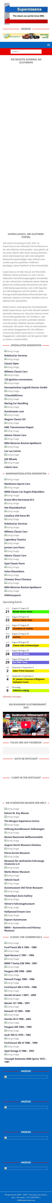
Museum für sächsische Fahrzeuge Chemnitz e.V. (24, 862)
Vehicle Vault (11, 879)
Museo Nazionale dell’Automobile (23, 837)
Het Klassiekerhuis (15, 507)
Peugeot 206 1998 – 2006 (17, 971)
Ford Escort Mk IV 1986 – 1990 (20, 1042)
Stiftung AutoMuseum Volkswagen (24, 829)
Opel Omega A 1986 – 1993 (19, 1050)
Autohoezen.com (14, 411)
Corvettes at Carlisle (23, 628)
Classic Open (11, 363)
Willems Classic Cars (15, 371)
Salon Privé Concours (23, 670)
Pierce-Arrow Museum (17, 853)
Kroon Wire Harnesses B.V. (19, 499)
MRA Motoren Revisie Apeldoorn (22, 443)
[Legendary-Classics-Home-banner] (26, 1187)
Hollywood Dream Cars (17, 911)
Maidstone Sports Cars (17, 483)
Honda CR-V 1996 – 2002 (17, 1019)
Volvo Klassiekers (14, 571)
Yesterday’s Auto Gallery (18, 895)
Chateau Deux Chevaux (17, 579)
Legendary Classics (15, 539)
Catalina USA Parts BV (17, 515)
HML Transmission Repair (19, 427)
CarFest (16, 637)
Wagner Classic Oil (14, 419)
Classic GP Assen (21, 654)
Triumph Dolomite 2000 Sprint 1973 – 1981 (25, 1060)
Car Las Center (12, 451)
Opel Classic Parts (14, 563)
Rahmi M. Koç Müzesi (16, 813)
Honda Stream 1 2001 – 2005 (20, 995)
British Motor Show (22, 611)
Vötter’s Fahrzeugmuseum (19, 903)
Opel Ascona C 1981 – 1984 (19, 955)
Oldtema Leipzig (21, 690)
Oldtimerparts (12, 595)
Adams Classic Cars (15, 435)
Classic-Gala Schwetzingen (26, 645)
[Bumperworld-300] (26, 1095)
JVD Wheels (10, 459)
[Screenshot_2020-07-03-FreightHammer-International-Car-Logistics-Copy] (26, 1156)
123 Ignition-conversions (18, 379)
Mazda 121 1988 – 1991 (17, 1003)
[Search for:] (26, 51)
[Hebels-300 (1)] (26, 1126)
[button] (48, 45)
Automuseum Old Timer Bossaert (23, 887)
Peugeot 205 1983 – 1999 (17, 1027)
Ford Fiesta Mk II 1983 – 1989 (20, 947)
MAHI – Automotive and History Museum (22, 929)
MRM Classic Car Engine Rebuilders (24, 491)
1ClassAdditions (13, 395)
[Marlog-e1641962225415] (26, 37)
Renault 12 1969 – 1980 (17, 1011)
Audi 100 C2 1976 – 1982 (17, 1034)
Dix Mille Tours (20, 662)
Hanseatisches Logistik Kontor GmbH (25, 387)
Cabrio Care (11, 467)
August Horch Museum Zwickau (22, 845)
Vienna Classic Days (22, 620)
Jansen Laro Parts (14, 547)
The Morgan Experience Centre (21, 821)
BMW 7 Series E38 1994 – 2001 (20, 963)
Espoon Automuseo (15, 919)
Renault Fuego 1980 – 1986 (19, 979)
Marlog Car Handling (16, 403)
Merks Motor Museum (17, 871)
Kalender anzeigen (12, 696)
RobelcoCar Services (15, 355)
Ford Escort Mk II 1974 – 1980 (20, 987)
